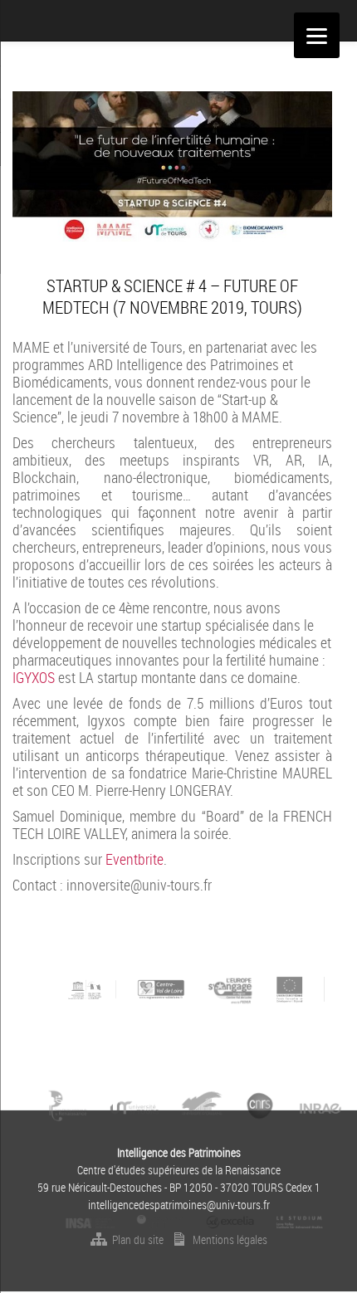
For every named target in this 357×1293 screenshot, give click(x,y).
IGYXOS (33, 677)
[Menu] (317, 35)
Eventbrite (134, 859)
